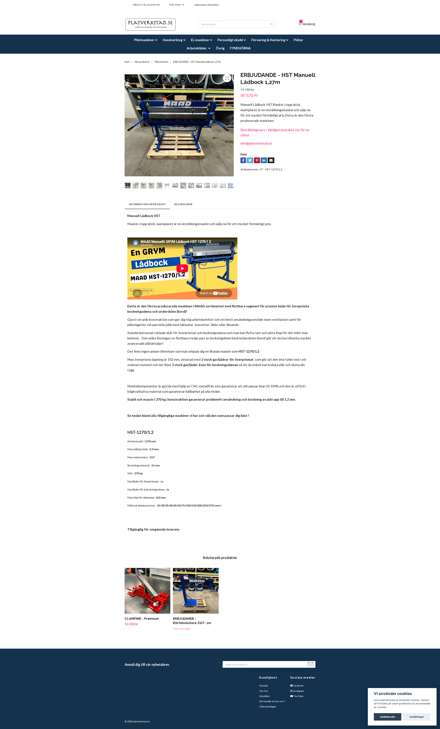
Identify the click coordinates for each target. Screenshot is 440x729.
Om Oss (263, 693)
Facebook (298, 688)
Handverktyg (173, 43)
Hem (127, 64)
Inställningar (417, 716)
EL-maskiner (200, 43)
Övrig (220, 51)
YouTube (298, 699)
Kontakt (263, 688)
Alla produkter (142, 64)
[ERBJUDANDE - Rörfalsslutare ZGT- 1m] (196, 594)
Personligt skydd (230, 43)
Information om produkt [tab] (147, 207)
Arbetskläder (197, 51)
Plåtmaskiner (144, 43)
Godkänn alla (387, 716)
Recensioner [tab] (183, 207)
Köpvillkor (264, 699)
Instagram (298, 693)
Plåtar (298, 43)
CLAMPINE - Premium (142, 621)
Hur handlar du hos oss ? (272, 704)
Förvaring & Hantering (268, 43)
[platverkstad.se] (156, 25)
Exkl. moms (175, 4)
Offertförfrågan (267, 709)
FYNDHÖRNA (240, 51)
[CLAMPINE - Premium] (147, 594)
